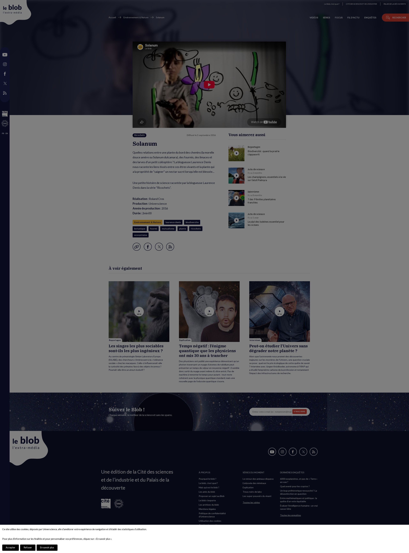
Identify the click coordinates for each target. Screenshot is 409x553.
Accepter (10, 547)
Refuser (28, 547)
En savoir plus (47, 547)
